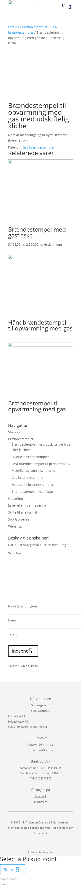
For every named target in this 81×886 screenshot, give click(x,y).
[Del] (6, 879)
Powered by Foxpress (40, 852)
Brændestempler (34, 27)
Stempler (15, 432)
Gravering (15, 498)
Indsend (20, 651)
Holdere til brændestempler (32, 484)
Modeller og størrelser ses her (34, 470)
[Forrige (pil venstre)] (2, 884)
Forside (13, 27)
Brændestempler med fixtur (32, 491)
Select (10, 870)
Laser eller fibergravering (27, 505)
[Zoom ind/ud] (15, 879)
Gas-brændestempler (38, 147)
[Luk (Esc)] (2, 879)
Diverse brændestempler (30, 457)
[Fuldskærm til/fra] (11, 879)
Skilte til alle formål (22, 512)
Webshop (15, 526)
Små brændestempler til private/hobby (40, 464)
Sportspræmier (19, 519)
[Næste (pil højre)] (6, 884)
